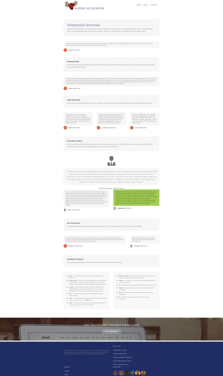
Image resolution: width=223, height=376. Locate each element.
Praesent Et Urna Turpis (120, 350)
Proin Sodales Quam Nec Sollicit (123, 361)
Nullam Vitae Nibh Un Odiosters (123, 357)
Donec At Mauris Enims (120, 354)
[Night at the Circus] (115, 373)
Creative (67, 371)
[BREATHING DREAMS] (132, 373)
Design (66, 374)
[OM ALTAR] (137, 373)
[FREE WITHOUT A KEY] (143, 373)
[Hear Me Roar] (121, 373)
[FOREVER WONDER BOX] (126, 373)
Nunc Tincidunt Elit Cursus (121, 364)
